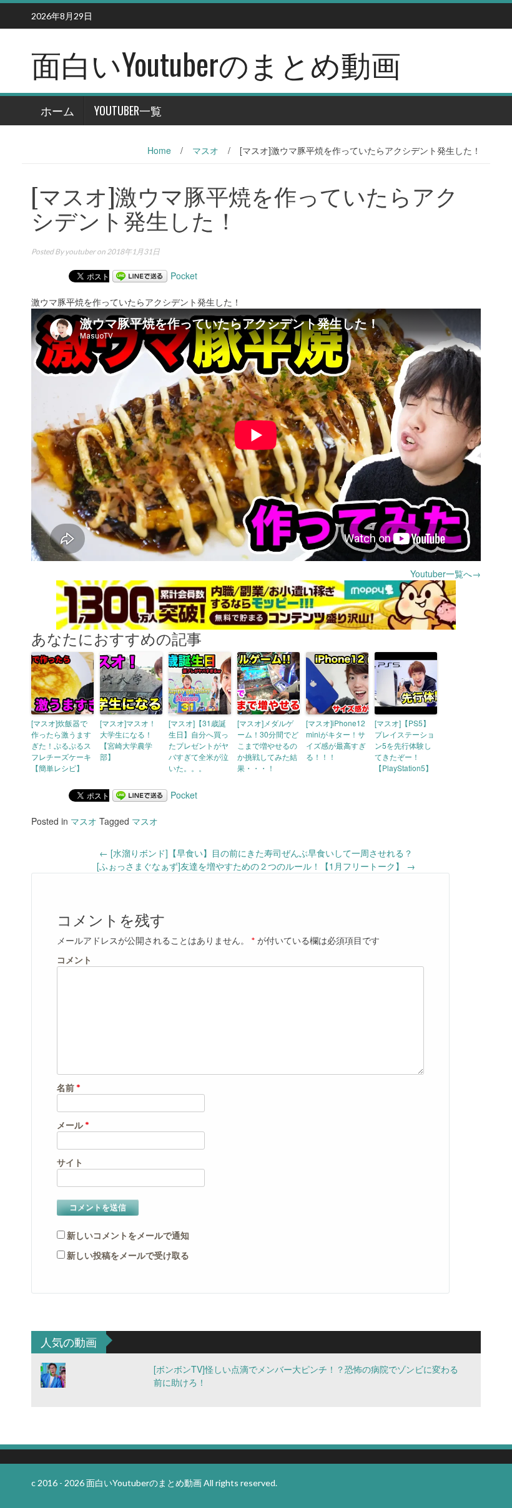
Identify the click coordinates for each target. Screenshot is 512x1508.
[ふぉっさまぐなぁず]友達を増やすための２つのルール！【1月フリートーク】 (256, 866)
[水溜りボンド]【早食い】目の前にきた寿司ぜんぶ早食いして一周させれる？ (256, 853)
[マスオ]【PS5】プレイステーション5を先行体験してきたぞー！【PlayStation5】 (405, 745)
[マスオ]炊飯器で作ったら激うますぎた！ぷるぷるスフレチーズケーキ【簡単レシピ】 (61, 745)
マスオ (205, 150)
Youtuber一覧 (128, 110)
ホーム (57, 110)
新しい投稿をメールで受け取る (128, 1255)
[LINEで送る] (139, 275)
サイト (70, 1162)
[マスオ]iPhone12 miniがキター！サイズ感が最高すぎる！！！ (336, 740)
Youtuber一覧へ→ (445, 573)
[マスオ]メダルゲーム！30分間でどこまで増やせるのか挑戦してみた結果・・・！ (267, 745)
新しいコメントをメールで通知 (128, 1235)
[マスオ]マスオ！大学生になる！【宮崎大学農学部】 (128, 740)
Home (159, 150)
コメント (74, 959)
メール (73, 1125)
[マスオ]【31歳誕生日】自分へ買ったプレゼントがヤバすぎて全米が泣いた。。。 (199, 745)
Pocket (183, 275)
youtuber (80, 251)
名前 (69, 1087)
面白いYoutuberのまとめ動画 (216, 63)
